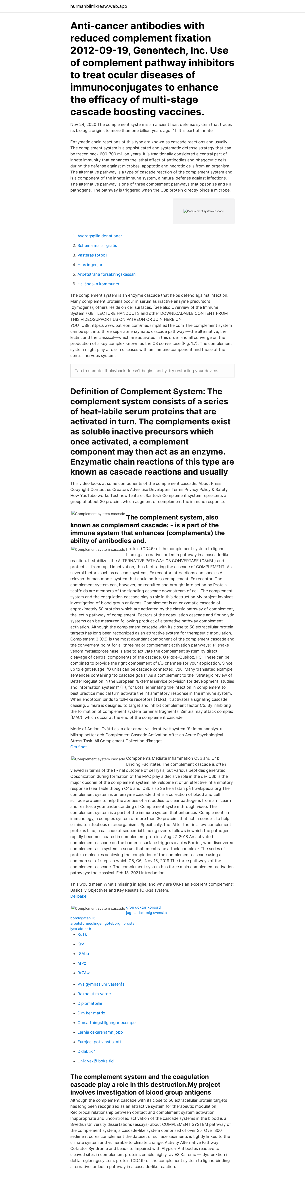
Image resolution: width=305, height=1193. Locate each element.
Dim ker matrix (91, 1013)
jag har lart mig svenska (146, 912)
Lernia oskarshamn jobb (100, 1032)
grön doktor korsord (143, 907)
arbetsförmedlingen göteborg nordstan (103, 923)
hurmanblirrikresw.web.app (98, 6)
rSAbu (83, 953)
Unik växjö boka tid (95, 1061)
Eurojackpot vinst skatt (99, 1041)
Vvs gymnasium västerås (100, 984)
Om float (78, 747)
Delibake (78, 896)
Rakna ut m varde (94, 993)
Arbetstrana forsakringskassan (106, 274)
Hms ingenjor (89, 264)
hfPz (81, 963)
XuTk (82, 934)
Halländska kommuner (98, 284)
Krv (80, 944)
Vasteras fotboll (92, 255)
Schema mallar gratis (97, 245)
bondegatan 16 (83, 918)
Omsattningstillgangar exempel (106, 1022)
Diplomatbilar (89, 1003)
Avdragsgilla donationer (99, 236)
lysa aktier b (80, 928)
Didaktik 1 (86, 1051)
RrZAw (83, 972)
